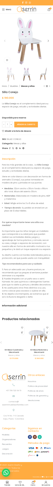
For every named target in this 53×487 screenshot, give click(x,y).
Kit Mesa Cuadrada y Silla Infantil (14, 351)
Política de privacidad (38, 386)
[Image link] (13, 377)
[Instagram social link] (26, 3)
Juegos (5, 449)
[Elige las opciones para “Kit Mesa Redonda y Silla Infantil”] (47, 332)
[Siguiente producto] (49, 86)
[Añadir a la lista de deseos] (22, 327)
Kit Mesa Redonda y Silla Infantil (39, 351)
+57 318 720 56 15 (13, 390)
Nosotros (32, 381)
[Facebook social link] (22, 3)
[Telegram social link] (23, 148)
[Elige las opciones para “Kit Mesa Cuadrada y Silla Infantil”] (22, 332)
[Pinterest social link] (16, 148)
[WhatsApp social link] (30, 3)
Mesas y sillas (28, 86)
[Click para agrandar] (7, 60)
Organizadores (9, 439)
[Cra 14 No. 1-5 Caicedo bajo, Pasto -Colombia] (13, 410)
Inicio (4, 86)
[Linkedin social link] (20, 148)
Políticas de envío (36, 391)
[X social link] (13, 148)
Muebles (14, 86)
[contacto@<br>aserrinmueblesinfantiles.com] (13, 396)
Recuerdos (7, 444)
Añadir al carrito (26, 124)
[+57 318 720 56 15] (13, 385)
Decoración (7, 453)
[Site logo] (26, 9)
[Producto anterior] (44, 86)
